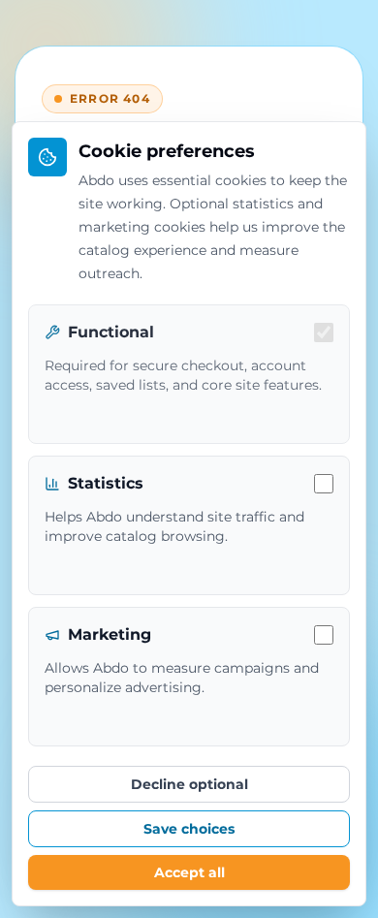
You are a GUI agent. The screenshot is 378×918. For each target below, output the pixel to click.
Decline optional (189, 784)
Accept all (189, 872)
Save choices (189, 829)
